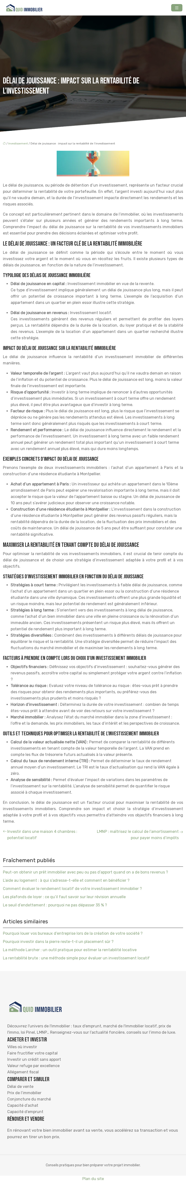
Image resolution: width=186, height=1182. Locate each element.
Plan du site (93, 1178)
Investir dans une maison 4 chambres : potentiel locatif (42, 834)
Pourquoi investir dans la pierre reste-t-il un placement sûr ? (58, 941)
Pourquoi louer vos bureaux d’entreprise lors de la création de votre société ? (73, 933)
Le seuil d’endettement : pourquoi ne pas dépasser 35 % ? (55, 905)
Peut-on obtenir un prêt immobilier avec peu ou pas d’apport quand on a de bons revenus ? (85, 872)
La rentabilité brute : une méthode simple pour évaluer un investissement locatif (76, 958)
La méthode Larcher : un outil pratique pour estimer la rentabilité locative (70, 950)
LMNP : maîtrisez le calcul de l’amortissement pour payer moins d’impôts (138, 834)
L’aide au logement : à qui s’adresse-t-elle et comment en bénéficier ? (66, 880)
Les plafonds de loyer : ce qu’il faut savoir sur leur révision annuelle (64, 897)
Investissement (18, 143)
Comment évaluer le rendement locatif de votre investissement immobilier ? (72, 888)
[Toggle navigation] (176, 8)
